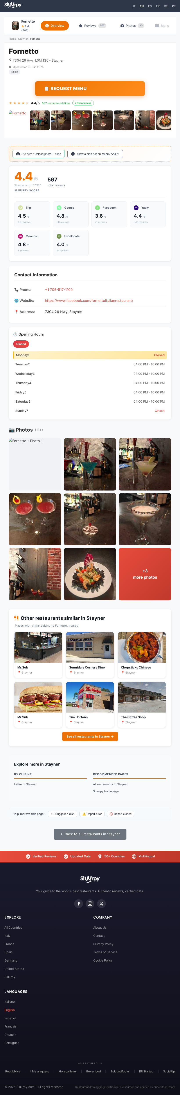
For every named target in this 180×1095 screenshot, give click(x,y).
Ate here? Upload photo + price (41, 154)
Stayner (23, 38)
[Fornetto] (19, 120)
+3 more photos (145, 574)
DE (166, 6)
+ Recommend (83, 103)
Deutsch (10, 1034)
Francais (10, 1026)
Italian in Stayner (25, 784)
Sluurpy (9, 977)
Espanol (10, 1018)
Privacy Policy (103, 944)
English (9, 1010)
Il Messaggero (39, 1071)
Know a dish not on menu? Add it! (97, 154)
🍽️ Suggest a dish (62, 814)
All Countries (13, 927)
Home (12, 38)
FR (158, 6)
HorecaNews (68, 1071)
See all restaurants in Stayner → (90, 736)
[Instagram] (90, 903)
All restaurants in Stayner (110, 784)
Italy (7, 935)
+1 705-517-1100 (59, 289)
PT (174, 6)
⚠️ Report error (92, 814)
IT (134, 6)
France (9, 944)
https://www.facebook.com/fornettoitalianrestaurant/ (89, 300)
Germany (10, 960)
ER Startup (146, 1071)
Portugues (11, 1043)
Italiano (9, 1001)
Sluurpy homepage (106, 791)
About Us (99, 927)
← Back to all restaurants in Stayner (90, 834)
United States (14, 969)
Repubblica (12, 1071)
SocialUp (169, 1071)
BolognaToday (120, 1071)
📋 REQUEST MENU (65, 88)
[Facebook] (78, 903)
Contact (99, 935)
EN (142, 6)
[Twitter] (101, 903)
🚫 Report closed (120, 814)
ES (150, 6)
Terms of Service (105, 952)
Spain (8, 952)
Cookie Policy (103, 960)
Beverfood (93, 1071)
